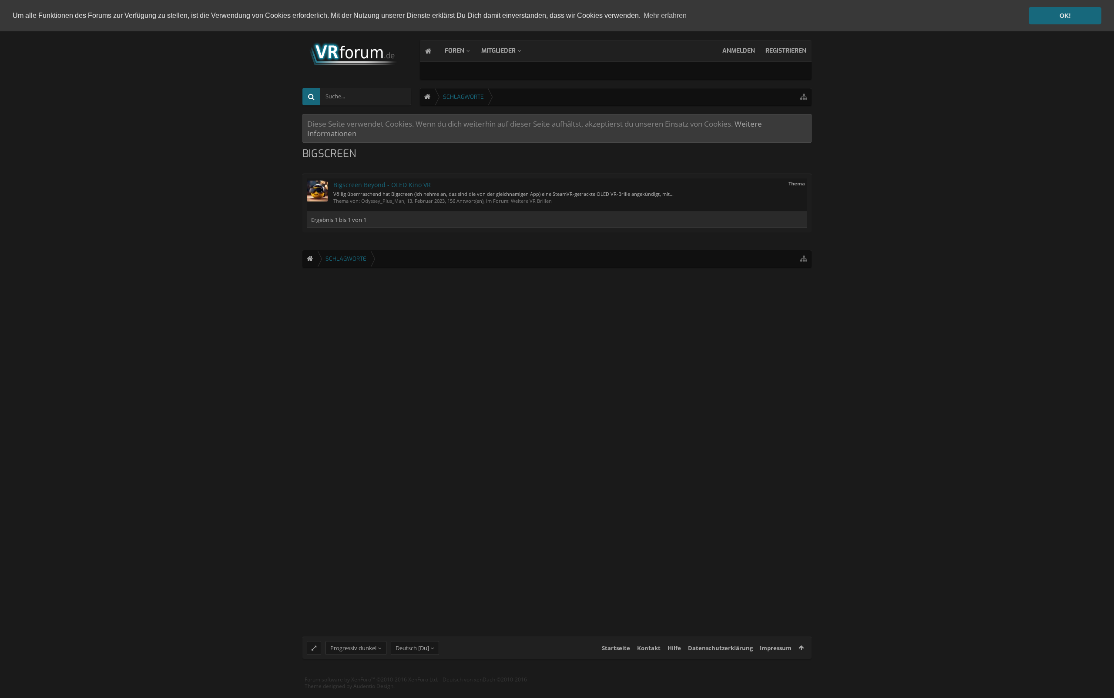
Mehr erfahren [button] (665, 15)
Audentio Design (373, 686)
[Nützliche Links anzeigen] (804, 96)
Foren (454, 51)
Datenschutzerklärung (720, 648)
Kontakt (649, 648)
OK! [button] (1065, 15)
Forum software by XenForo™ (371, 679)
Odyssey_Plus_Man (382, 201)
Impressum (776, 648)
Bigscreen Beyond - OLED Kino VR (382, 185)
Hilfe (674, 648)
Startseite (616, 648)
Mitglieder (498, 51)
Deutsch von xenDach (485, 679)
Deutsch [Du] (412, 648)
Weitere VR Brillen (531, 201)
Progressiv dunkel (353, 648)
